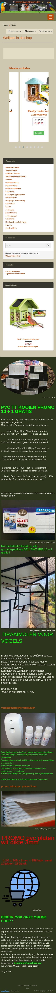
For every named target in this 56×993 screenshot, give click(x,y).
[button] (50, 17)
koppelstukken (11, 186)
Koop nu (28, 133)
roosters (8, 180)
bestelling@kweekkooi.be (27, 963)
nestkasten (9, 210)
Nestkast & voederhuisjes (15, 222)
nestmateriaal (10, 216)
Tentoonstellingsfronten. (15, 176)
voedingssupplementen (15, 195)
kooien (8, 207)
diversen (8, 225)
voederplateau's (12, 182)
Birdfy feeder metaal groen (28, 339)
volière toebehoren (13, 188)
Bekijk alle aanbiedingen (28, 346)
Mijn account (15, 31)
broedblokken (11, 213)
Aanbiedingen (11, 285)
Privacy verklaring (12, 271)
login (27, 988)
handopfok (9, 204)
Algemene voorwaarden (15, 274)
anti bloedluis (11, 198)
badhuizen (9, 192)
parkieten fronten (12, 173)
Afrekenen (31, 31)
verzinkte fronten (12, 167)
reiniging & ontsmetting (15, 201)
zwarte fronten (11, 170)
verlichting (9, 219)
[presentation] (11, 109)
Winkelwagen (47, 31)
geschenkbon (11, 228)
